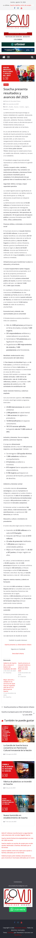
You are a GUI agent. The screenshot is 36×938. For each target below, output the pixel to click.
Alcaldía (11, 107)
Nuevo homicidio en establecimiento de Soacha (15, 816)
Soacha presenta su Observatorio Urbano (18, 645)
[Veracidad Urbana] (4, 57)
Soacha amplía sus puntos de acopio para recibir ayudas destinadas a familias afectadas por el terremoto (17, 845)
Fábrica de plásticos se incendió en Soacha (17, 782)
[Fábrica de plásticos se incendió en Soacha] (18, 762)
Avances (16, 107)
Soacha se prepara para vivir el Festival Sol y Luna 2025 (17, 713)
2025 (6, 107)
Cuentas (22, 107)
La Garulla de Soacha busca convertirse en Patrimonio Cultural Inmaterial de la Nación (17, 748)
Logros (27, 107)
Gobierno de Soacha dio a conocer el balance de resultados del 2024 (9, 666)
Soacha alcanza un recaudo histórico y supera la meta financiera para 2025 (24, 667)
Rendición (6, 109)
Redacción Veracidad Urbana (12, 101)
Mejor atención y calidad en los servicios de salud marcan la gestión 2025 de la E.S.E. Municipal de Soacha (9, 685)
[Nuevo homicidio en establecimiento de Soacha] (18, 796)
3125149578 (19, 909)
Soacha (6, 84)
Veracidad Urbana (18, 653)
